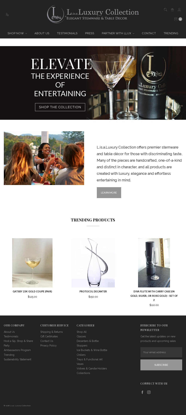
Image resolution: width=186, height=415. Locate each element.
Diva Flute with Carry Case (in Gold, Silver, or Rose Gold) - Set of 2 (154, 295)
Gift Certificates (49, 336)
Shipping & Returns (51, 331)
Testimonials (67, 33)
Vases (80, 364)
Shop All (82, 331)
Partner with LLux (117, 33)
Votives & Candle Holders (92, 368)
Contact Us (46, 341)
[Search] (165, 9)
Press (89, 33)
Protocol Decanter (93, 291)
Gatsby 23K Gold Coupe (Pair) (32, 291)
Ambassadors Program (17, 350)
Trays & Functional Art (89, 359)
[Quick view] (51, 244)
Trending (171, 33)
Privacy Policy (48, 345)
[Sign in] (179, 9)
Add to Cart (32, 282)
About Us (42, 33)
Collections (83, 373)
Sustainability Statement (17, 359)
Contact (149, 33)
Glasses (81, 336)
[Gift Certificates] (172, 9)
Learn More (109, 192)
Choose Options (154, 282)
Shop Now (16, 33)
